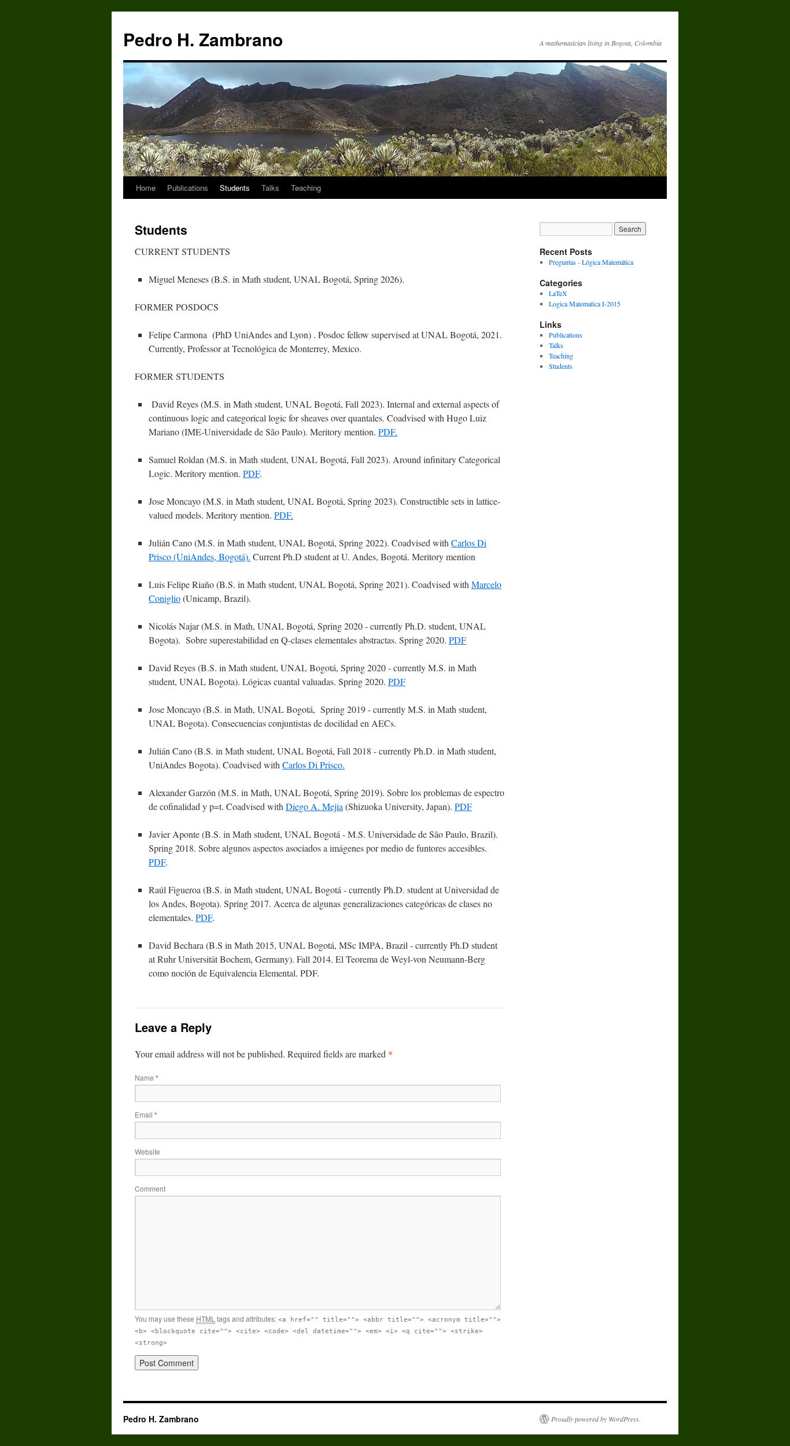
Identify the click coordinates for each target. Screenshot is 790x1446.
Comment (150, 1188)
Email (146, 1114)
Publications (187, 187)
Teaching (306, 187)
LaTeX (558, 293)
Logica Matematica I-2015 (585, 303)
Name (146, 1077)
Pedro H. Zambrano (203, 39)
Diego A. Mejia (314, 806)
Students (235, 187)
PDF (251, 473)
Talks (270, 187)
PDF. (387, 432)
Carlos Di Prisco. (313, 765)
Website (147, 1151)
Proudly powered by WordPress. (596, 1418)
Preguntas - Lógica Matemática (591, 262)
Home (146, 187)
